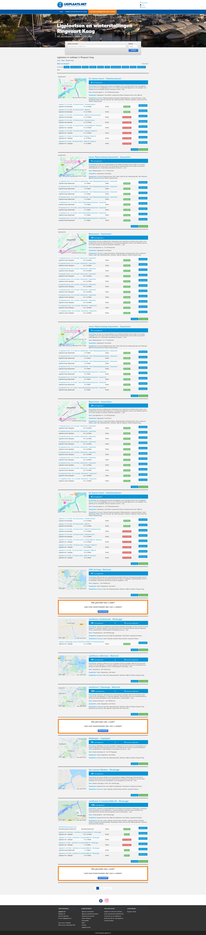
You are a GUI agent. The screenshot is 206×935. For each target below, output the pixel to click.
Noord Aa (103, 99)
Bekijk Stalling (143, 828)
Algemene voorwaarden (88, 911)
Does (135, 95)
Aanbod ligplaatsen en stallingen (76, 11)
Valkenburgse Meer (119, 99)
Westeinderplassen (125, 98)
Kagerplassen (100, 95)
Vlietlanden (127, 99)
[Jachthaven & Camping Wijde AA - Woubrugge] (72, 811)
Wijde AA (139, 95)
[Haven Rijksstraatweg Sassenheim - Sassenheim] (72, 166)
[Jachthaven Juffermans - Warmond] (72, 665)
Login (142, 5)
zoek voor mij (103, 611)
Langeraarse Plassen (136, 98)
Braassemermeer (128, 95)
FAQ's (83, 923)
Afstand (131, 44)
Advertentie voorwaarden (88, 916)
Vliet (140, 176)
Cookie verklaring (86, 918)
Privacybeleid (85, 920)
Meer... (59, 70)
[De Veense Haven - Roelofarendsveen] (72, 88)
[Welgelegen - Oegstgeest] (72, 748)
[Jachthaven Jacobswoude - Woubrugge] (72, 629)
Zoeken (133, 50)
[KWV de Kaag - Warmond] (72, 579)
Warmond (107, 583)
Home (61, 11)
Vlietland (91, 101)
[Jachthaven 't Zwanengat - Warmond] (72, 697)
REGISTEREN (144, 2)
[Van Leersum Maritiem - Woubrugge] (72, 779)
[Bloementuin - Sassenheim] (72, 243)
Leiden (144, 98)
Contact (143, 7)
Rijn (113, 99)
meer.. (123, 89)
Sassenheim (110, 170)
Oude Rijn (108, 99)
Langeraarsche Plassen (118, 95)
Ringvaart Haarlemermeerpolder (111, 98)
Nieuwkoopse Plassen (94, 99)
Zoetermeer (126, 708)
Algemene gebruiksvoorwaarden (90, 914)
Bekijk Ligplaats (143, 105)
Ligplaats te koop (86, 927)
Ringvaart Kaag (98, 101)
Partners (84, 925)
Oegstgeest (114, 752)
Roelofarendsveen (114, 92)
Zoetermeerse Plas (142, 99)
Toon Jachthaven (143, 149)
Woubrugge (111, 633)
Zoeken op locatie (73, 44)
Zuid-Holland (108, 95)
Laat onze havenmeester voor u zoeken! (102, 11)
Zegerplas (133, 99)
